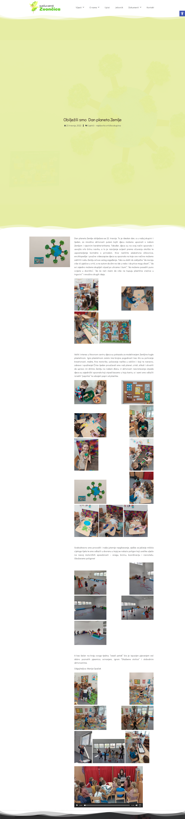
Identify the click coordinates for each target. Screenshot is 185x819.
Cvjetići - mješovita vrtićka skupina (104, 125)
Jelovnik (119, 7)
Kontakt (150, 7)
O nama (93, 7)
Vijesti (79, 7)
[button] (182, 13)
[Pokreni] (77, 805)
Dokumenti (133, 7)
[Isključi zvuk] (137, 805)
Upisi (107, 7)
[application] (108, 786)
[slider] (107, 805)
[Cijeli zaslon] (140, 805)
